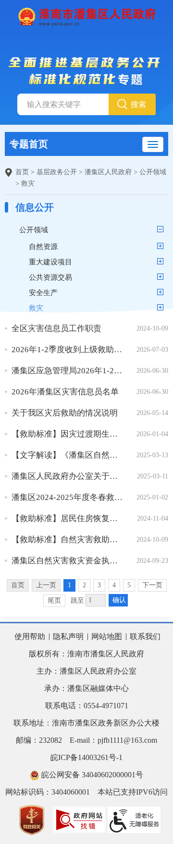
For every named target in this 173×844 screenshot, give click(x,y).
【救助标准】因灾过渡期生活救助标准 (67, 434)
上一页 (46, 585)
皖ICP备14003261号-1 (86, 757)
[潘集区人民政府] (86, 16)
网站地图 (106, 636)
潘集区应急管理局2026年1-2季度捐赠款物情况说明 (67, 370)
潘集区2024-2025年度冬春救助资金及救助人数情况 (67, 497)
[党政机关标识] (31, 819)
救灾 (28, 183)
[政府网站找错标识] (79, 819)
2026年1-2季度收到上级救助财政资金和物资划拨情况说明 (67, 349)
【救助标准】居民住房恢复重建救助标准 (67, 518)
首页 (22, 172)
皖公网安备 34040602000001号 (91, 775)
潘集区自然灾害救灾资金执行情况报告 (67, 560)
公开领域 (152, 172)
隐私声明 (68, 636)
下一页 (152, 585)
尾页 (54, 600)
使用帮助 (29, 636)
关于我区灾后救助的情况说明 (65, 412)
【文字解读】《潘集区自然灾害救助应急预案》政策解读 (67, 455)
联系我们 (145, 636)
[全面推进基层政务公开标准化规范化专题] (86, 71)
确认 (119, 600)
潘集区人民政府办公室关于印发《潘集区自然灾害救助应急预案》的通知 (67, 476)
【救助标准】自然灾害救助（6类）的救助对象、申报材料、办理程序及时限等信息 (67, 539)
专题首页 (29, 144)
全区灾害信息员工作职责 (56, 328)
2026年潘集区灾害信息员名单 (65, 391)
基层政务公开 (57, 172)
